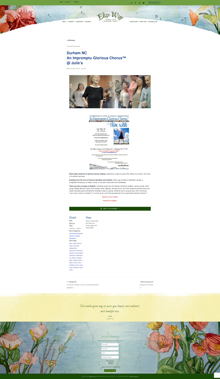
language (79, 258)
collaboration (73, 248)
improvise (72, 255)
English (76, 1)
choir (70, 243)
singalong (72, 265)
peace (80, 260)
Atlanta (110, 363)
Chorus (79, 243)
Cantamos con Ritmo (146, 283)
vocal (70, 267)
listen (70, 260)
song (77, 265)
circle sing (76, 245)
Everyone (111, 362)
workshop (76, 267)
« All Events (71, 40)
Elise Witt (110, 17)
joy (70, 258)
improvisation (79, 253)
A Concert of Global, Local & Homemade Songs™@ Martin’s (83, 285)
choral (74, 243)
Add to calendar (110, 208)
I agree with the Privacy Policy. (110, 367)
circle (70, 245)
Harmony (72, 253)
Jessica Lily (92, 376)
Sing (79, 262)
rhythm (75, 262)
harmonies (79, 250)
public (71, 262)
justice (73, 258)
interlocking (79, 255)
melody (75, 260)
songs (81, 265)
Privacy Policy (134, 376)
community (72, 250)
